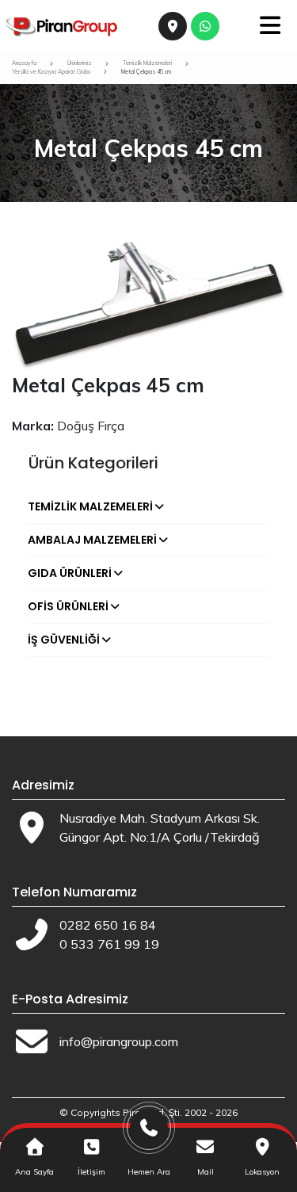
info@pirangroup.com (118, 1041)
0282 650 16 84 (107, 925)
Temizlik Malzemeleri (90, 506)
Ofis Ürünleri (68, 606)
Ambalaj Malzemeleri (92, 540)
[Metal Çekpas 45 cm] (148, 304)
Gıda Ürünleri (70, 573)
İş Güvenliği (64, 640)
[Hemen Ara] (148, 1134)
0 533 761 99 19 (109, 944)
